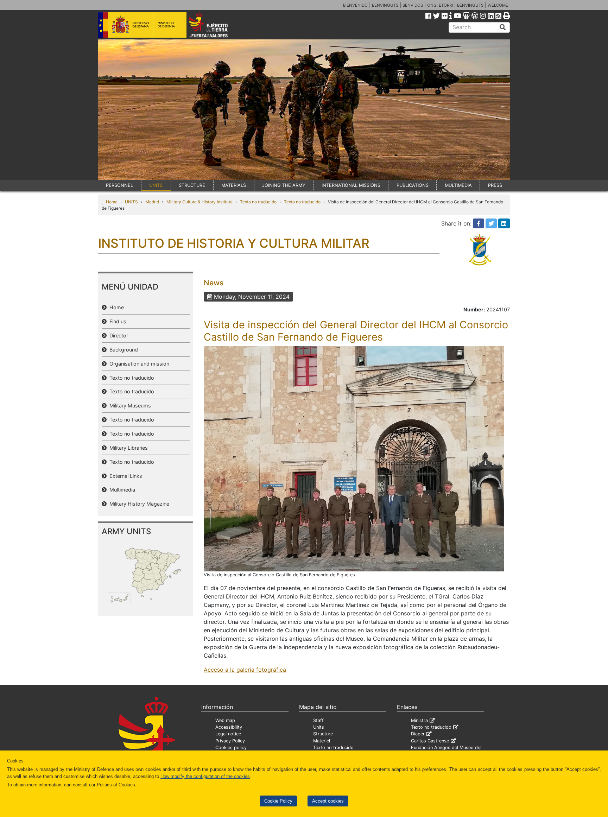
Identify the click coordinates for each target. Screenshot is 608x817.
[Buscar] (503, 27)
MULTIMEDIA (458, 185)
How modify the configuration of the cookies (205, 776)
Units (318, 727)
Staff (318, 720)
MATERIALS (233, 185)
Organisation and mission (138, 364)
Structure (323, 733)
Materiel (321, 740)
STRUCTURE (192, 185)
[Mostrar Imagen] (354, 458)
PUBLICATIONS (413, 185)
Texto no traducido (258, 201)
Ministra (419, 720)
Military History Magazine (138, 504)
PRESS (495, 185)
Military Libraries (127, 448)
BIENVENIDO (355, 5)
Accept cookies (328, 801)
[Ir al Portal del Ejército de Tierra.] (216, 24)
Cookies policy (231, 747)
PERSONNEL (119, 185)
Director (117, 335)
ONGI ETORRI (440, 5)
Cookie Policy (278, 801)
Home (112, 201)
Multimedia (121, 490)
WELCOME (498, 5)
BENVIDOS (413, 5)
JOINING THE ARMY (283, 185)
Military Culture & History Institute (199, 201)
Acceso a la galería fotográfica (245, 669)
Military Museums (129, 405)
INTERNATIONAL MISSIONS (351, 185)
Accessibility (228, 727)
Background (122, 350)
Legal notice (228, 733)
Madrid (152, 201)
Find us (116, 321)
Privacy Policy (230, 740)
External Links (124, 476)
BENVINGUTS (385, 5)
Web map (225, 720)
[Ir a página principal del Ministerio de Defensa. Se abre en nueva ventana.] (142, 24)
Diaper (418, 733)
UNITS (156, 185)
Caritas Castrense (430, 740)
